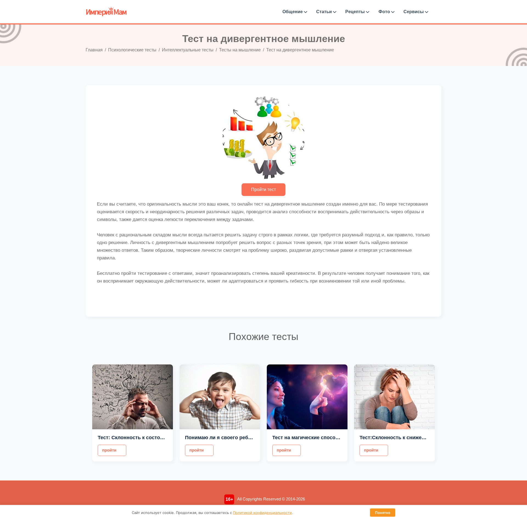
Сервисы (414, 11)
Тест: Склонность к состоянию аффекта (147, 437)
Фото (385, 11)
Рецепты (355, 11)
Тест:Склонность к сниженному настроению (414, 437)
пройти (109, 450)
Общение (293, 11)
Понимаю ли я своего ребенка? (223, 437)
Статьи (324, 11)
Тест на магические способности (312, 437)
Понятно (382, 512)
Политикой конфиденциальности (262, 512)
